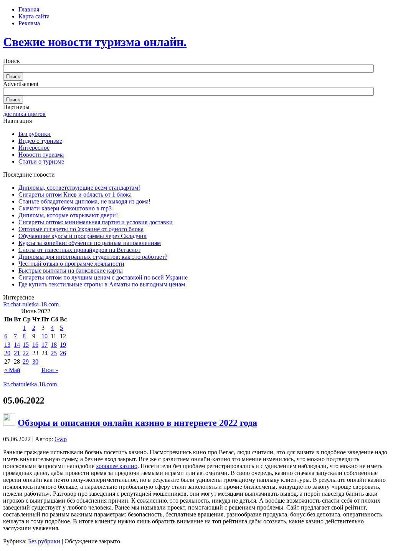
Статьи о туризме (41, 161)
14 (17, 344)
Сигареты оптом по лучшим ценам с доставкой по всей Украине (103, 277)
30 (35, 361)
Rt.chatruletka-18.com (30, 384)
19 (63, 344)
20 (7, 353)
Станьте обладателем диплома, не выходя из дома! (84, 201)
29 (26, 361)
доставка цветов (24, 114)
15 (26, 344)
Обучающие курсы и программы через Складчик (82, 236)
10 (44, 336)
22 (26, 353)
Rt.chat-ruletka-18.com (31, 304)
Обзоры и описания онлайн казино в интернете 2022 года (137, 423)
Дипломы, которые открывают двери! (68, 215)
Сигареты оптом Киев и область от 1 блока (75, 194)
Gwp (60, 439)
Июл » (49, 370)
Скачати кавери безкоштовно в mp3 (65, 208)
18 (54, 344)
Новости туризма (41, 154)
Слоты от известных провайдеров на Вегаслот (79, 250)
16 (35, 344)
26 (63, 353)
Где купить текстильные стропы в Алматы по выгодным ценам (101, 284)
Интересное (34, 147)
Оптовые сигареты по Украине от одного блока (81, 229)
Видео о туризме (40, 140)
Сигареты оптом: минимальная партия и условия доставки (95, 222)
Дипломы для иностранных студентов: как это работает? (92, 256)
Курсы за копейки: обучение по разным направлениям (89, 243)
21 (17, 353)
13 (7, 344)
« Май (12, 370)
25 (54, 353)
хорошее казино (116, 466)
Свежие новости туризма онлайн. (95, 42)
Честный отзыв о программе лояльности (71, 263)
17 (44, 344)
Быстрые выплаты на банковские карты (70, 270)
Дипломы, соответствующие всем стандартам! (79, 187)
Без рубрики (34, 134)
